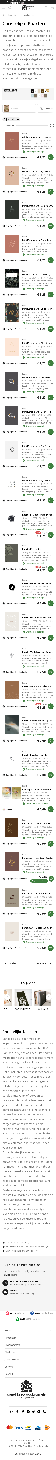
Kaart (24, 134)
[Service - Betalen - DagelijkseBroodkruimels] (6, 1427)
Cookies (28, 1443)
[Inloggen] (46, 7)
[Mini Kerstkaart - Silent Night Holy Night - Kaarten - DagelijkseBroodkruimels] (11, 244)
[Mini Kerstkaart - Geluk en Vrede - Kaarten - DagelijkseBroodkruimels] (11, 209)
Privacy (42, 1440)
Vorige (13, 963)
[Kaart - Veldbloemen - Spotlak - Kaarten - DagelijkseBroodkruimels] (11, 656)
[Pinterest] (22, 1411)
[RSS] (44, 1411)
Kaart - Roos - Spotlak (34, 549)
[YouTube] (28, 1411)
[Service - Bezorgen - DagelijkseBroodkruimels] (44, 1427)
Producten (12, 15)
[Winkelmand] (52, 7)
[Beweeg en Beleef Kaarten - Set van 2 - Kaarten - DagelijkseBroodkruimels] (11, 793)
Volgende (41, 963)
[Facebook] (17, 1411)
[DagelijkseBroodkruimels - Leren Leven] (3, 15)
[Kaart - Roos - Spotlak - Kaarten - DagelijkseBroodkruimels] (11, 553)
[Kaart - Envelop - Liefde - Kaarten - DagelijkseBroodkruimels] (11, 759)
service (6, 1274)
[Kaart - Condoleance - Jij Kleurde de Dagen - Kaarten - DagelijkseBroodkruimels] (11, 724)
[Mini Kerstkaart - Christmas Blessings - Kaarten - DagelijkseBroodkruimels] (11, 347)
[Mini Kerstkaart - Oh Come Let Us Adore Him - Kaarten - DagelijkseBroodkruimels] (11, 450)
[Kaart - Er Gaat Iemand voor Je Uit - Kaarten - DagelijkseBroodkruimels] (11, 518)
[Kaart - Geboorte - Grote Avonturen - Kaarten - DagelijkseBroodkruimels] (11, 587)
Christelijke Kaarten (29, 15)
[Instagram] (11, 1411)
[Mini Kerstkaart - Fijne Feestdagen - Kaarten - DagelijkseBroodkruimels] (11, 141)
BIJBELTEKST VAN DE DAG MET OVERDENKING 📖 (22, 2)
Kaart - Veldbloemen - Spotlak (38, 652)
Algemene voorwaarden (22, 1440)
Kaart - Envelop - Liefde (34, 755)
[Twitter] (33, 1411)
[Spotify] (38, 1411)
